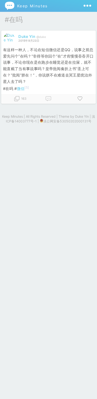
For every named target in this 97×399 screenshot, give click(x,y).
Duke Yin (26, 36)
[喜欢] (80, 99)
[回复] (48, 99)
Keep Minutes (26, 5)
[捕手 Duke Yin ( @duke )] (9, 40)
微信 (21, 88)
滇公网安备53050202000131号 (67, 121)
